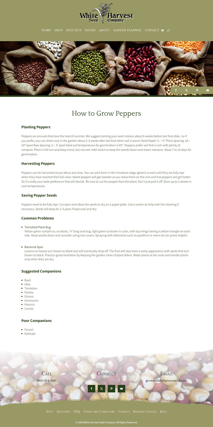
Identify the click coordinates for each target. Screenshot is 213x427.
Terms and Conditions (99, 411)
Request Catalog (145, 411)
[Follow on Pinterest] (197, 90)
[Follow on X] (186, 90)
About (104, 30)
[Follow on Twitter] (101, 388)
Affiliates (63, 411)
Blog (163, 411)
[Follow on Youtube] (207, 90)
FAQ (77, 411)
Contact (152, 30)
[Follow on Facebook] (176, 90)
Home (46, 30)
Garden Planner (127, 30)
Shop (58, 30)
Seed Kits (74, 30)
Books (90, 30)
